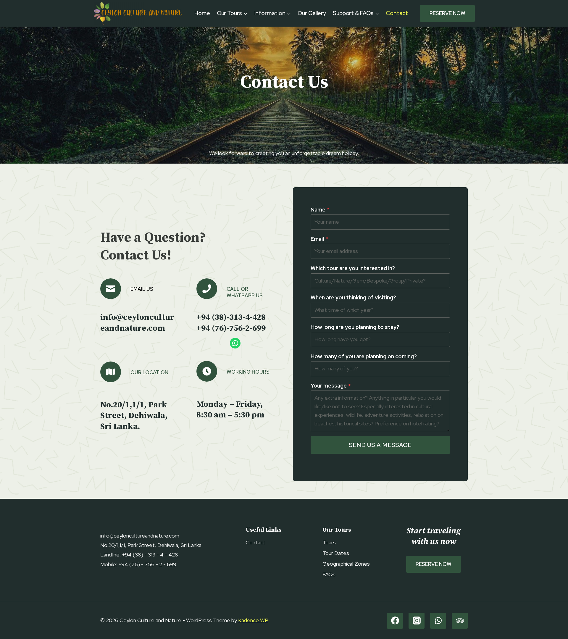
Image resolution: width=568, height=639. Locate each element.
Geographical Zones (346, 563)
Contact (397, 13)
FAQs (328, 574)
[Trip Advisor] (460, 621)
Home (202, 13)
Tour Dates (335, 553)
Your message (331, 385)
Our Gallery (312, 13)
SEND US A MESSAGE (380, 445)
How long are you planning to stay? (355, 327)
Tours (329, 542)
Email (319, 238)
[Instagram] (417, 621)
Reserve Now (447, 13)
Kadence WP (253, 620)
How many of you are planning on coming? (364, 356)
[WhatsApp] (438, 621)
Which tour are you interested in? (353, 268)
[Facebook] (395, 621)
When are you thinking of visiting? (353, 297)
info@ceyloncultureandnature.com (137, 322)
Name (320, 209)
